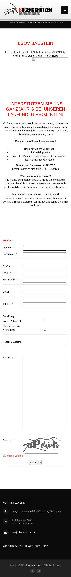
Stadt (5, 273)
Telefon (6, 304)
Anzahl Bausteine (12, 341)
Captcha (7, 440)
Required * (8, 240)
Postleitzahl (9, 279)
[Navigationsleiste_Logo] (28, 9)
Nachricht (8, 357)
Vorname (7, 247)
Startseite (33, 22)
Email (6, 291)
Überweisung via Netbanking (11, 328)
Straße (6, 266)
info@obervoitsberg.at (23, 532)
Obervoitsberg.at (33, 565)
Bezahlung (8, 316)
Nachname (8, 254)
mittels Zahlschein (12, 321)
